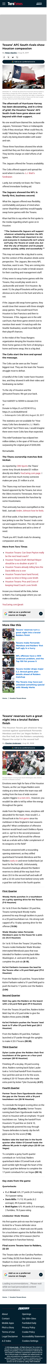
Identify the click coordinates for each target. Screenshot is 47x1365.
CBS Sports (22, 466)
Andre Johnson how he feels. (30, 510)
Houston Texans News (18, 698)
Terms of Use (8, 1332)
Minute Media (14, 1347)
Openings (26, 1314)
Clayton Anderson (13, 743)
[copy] (17, 57)
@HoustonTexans (11, 393)
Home (4, 698)
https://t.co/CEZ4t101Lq (24, 408)
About (5, 1314)
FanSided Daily (29, 1323)
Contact (6, 1318)
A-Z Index (6, 1341)
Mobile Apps (8, 1323)
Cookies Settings (30, 1341)
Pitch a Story (8, 1327)
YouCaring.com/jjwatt (12, 604)
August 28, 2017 (37, 415)
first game (24, 818)
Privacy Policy (28, 1327)
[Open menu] (3, 3)
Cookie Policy (28, 1332)
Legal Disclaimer (10, 1336)
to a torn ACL (24, 798)
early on (14, 860)
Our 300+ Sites (29, 1318)
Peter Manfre (11, 53)
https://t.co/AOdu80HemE (14, 412)
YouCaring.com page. (30, 473)
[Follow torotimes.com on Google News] (41, 613)
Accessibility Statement (33, 1336)
